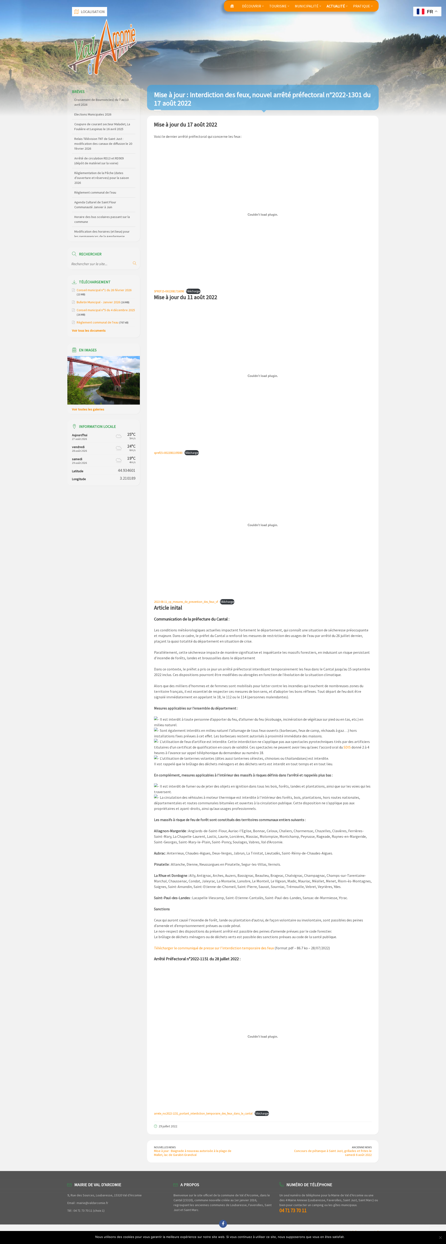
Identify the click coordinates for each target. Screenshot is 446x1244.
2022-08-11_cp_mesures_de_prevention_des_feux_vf (186, 602)
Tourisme (278, 6)
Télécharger (193, 291)
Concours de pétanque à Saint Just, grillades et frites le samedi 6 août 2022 (333, 1153)
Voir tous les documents (89, 330)
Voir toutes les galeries (88, 409)
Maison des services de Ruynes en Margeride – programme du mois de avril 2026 (102, 233)
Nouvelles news (165, 1147)
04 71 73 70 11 (292, 1210)
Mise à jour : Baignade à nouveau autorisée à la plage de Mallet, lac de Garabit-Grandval (192, 1153)
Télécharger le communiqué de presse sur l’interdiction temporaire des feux (214, 948)
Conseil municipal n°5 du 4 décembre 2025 (106, 310)
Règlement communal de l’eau (95, 174)
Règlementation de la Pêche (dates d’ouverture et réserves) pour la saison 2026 (101, 160)
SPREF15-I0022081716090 (169, 291)
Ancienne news (362, 1147)
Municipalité (306, 6)
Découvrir (251, 6)
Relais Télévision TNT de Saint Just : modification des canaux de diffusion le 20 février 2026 (103, 125)
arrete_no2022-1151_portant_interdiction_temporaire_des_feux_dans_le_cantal (203, 1113)
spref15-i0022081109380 (168, 453)
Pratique (361, 6)
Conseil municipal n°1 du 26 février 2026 (104, 290)
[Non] (440, 1237)
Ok (349, 1237)
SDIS (347, 747)
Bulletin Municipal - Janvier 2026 (98, 302)
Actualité (336, 6)
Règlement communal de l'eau (97, 322)
